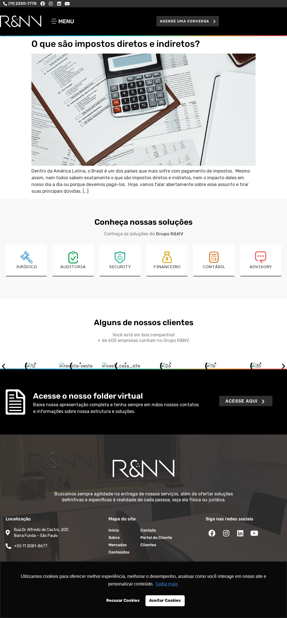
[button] (187, 21)
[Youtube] (67, 3)
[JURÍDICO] (26, 257)
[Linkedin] (59, 3)
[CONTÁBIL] (214, 257)
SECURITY (120, 267)
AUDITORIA (73, 267)
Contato (148, 530)
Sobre (114, 537)
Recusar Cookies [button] (123, 600)
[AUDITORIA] (73, 257)
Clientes (148, 545)
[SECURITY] (120, 257)
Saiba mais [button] (167, 584)
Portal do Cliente (156, 537)
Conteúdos (118, 552)
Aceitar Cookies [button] (165, 600)
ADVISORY (260, 267)
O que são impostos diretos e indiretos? (115, 43)
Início (113, 530)
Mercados (117, 545)
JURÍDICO (26, 267)
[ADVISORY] (261, 257)
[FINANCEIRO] (167, 257)
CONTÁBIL (214, 267)
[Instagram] (50, 3)
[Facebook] (42, 3)
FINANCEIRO (167, 267)
